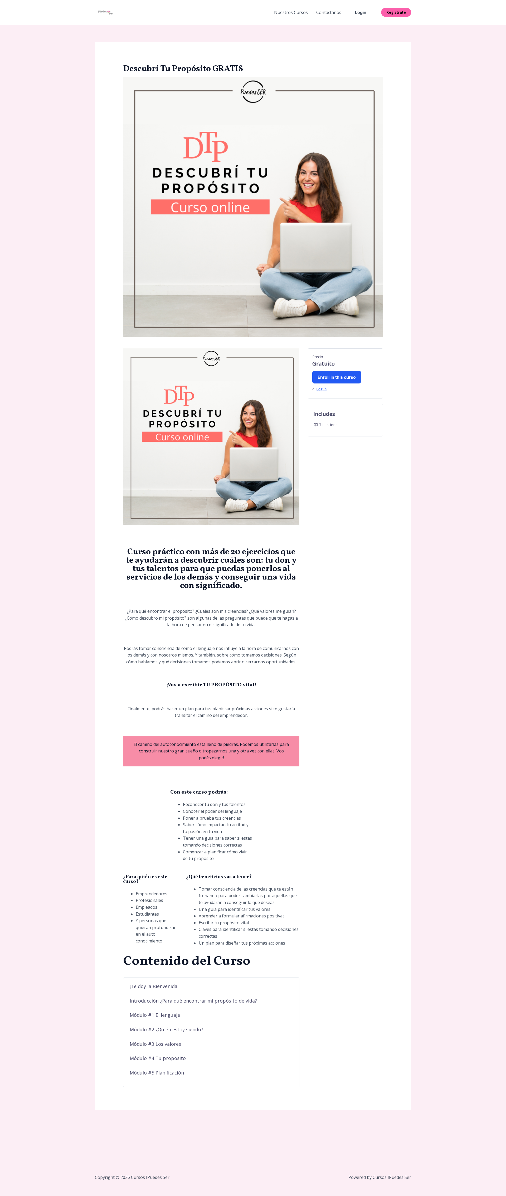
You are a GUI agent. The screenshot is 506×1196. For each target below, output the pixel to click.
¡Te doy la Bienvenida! (154, 986)
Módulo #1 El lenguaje (155, 1015)
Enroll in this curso (337, 377)
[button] (396, 12)
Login (360, 12)
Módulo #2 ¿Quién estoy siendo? (166, 1029)
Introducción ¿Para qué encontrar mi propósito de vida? (193, 1001)
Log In (322, 389)
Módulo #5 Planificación (157, 1072)
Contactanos (328, 12)
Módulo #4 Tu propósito (158, 1058)
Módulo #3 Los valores (155, 1044)
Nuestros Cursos (291, 12)
